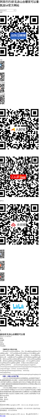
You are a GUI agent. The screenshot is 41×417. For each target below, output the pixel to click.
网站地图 (2, 416)
